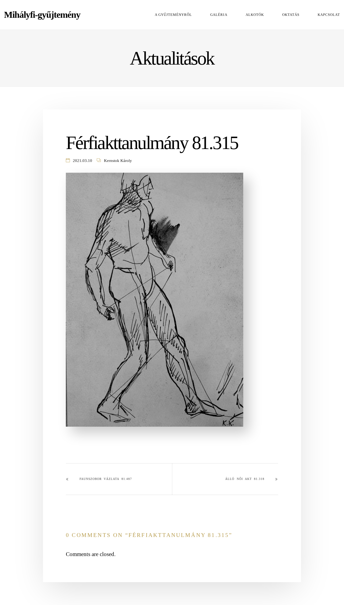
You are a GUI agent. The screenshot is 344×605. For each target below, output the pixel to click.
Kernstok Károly (118, 160)
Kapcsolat (329, 15)
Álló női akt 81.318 (244, 478)
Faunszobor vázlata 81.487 (106, 478)
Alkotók (255, 15)
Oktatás (290, 15)
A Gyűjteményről (173, 15)
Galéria (218, 15)
